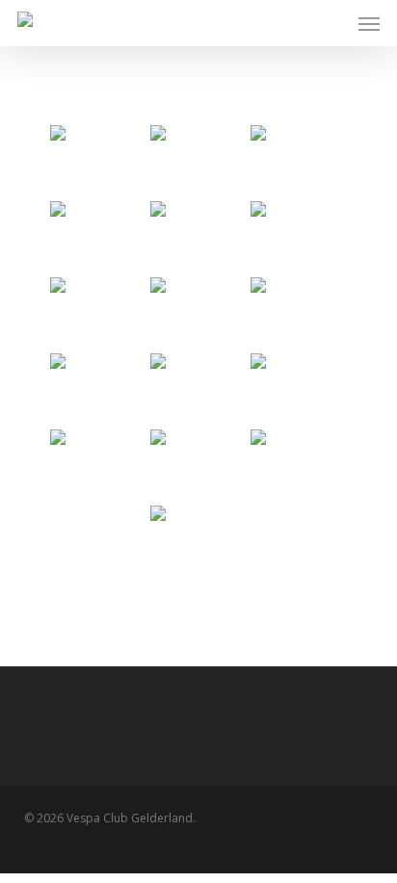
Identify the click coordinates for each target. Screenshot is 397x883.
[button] (369, 23)
